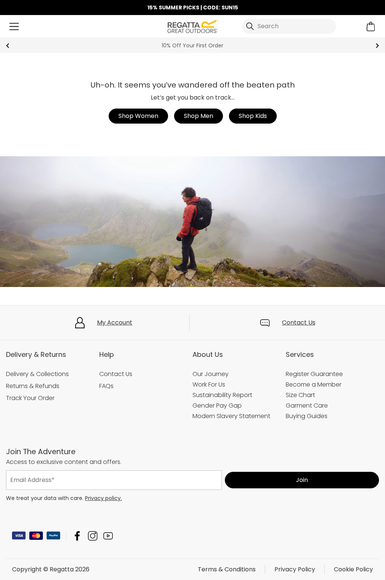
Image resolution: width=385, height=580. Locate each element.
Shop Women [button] (138, 116)
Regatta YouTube (108, 536)
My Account (114, 322)
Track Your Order (30, 398)
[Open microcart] (371, 26)
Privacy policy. (103, 498)
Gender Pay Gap (217, 405)
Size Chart (300, 395)
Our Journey (210, 374)
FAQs (106, 386)
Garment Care (307, 405)
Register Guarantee (314, 374)
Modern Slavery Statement (231, 416)
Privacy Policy (294, 569)
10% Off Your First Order (192, 45)
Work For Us (208, 384)
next (377, 45)
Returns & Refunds (32, 386)
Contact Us (298, 322)
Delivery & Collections (37, 374)
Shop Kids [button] (253, 116)
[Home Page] (192, 25)
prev (7, 45)
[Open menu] (14, 26)
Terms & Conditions (227, 569)
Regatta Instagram (92, 536)
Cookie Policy (353, 569)
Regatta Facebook (77, 536)
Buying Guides (306, 416)
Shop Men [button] (198, 116)
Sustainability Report (222, 395)
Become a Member (313, 384)
